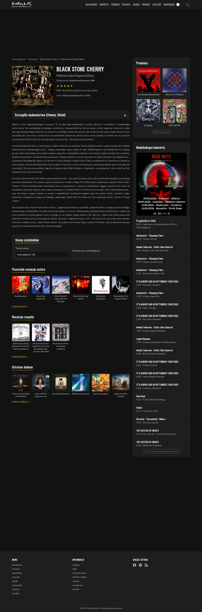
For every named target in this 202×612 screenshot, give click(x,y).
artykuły (15, 589)
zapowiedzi (17, 573)
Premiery (115, 4)
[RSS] (146, 565)
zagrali (15, 581)
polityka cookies (79, 577)
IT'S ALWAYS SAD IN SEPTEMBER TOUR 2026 (157, 281)
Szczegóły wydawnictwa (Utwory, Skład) (40, 114)
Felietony (156, 4)
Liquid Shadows (143, 339)
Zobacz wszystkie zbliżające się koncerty (161, 451)
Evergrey (148, 125)
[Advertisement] (101, 31)
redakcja (76, 565)
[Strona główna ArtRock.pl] (22, 4)
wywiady (15, 593)
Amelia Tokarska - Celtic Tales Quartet (154, 247)
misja (74, 569)
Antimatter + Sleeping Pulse (149, 235)
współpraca (77, 585)
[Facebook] (134, 565)
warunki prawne (79, 573)
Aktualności (91, 4)
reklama (75, 581)
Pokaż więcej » (20, 306)
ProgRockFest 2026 (146, 221)
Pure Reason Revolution (148, 94)
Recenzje (126, 4)
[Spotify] (140, 565)
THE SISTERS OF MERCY (147, 430)
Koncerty (104, 4)
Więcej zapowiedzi (161, 132)
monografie (17, 585)
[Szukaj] (187, 4)
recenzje (16, 577)
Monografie (169, 4)
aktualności (17, 565)
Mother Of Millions (175, 94)
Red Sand (140, 396)
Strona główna (19, 59)
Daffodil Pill (174, 125)
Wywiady (146, 4)
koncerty (16, 569)
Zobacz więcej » (20, 402)
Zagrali (136, 4)
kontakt (75, 589)
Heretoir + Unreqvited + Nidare (150, 419)
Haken (139, 407)
